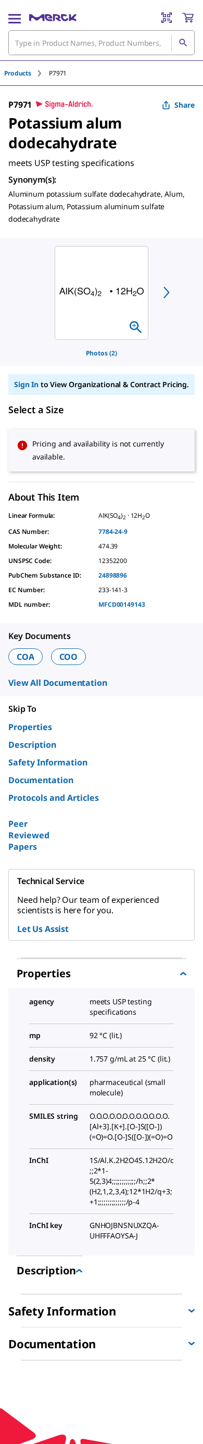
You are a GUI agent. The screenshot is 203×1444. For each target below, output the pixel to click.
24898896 (112, 575)
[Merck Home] (53, 17)
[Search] (182, 42)
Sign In (26, 384)
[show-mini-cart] (188, 17)
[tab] (26, 73)
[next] (166, 292)
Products (17, 73)
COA (25, 656)
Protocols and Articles (53, 797)
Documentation (40, 780)
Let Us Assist (43, 929)
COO (68, 656)
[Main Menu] (14, 17)
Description (32, 744)
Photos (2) (101, 353)
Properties (30, 727)
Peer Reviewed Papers (28, 835)
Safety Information (47, 762)
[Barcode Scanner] (166, 17)
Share (184, 105)
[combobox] (101, 42)
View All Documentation (57, 683)
